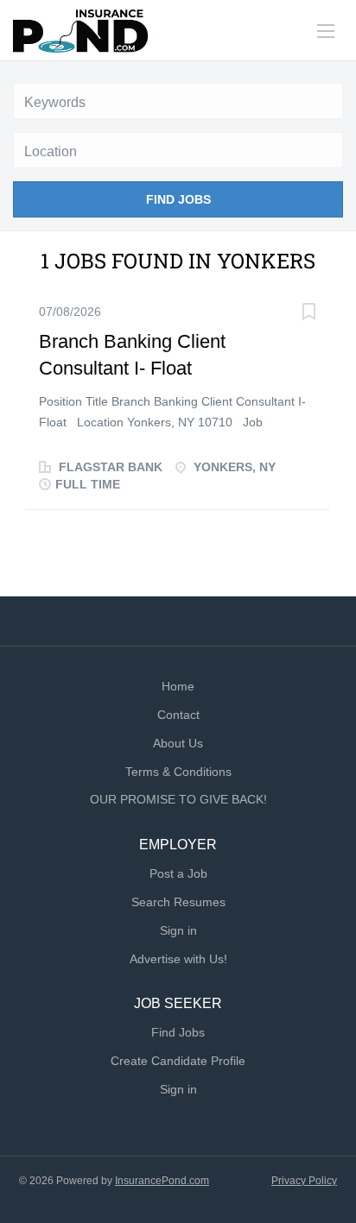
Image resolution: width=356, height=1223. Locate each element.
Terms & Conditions (178, 772)
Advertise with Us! (178, 959)
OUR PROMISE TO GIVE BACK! (178, 799)
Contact (178, 715)
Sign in (178, 930)
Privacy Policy (304, 1181)
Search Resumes (178, 902)
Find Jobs (178, 199)
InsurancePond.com (162, 1181)
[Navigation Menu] (325, 31)
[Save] (308, 314)
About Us (178, 743)
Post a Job (178, 873)
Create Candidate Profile (178, 1061)
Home (178, 686)
